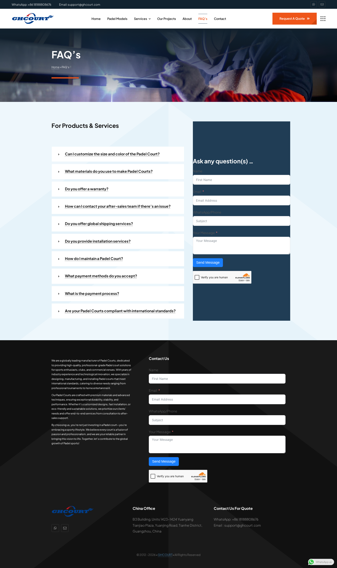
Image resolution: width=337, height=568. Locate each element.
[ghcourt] (33, 14)
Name (197, 171)
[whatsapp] (313, 4)
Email (197, 191)
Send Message (208, 262)
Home (55, 67)
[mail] (322, 4)
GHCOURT (165, 554)
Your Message (204, 233)
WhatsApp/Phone (207, 212)
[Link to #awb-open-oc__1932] (323, 18)
